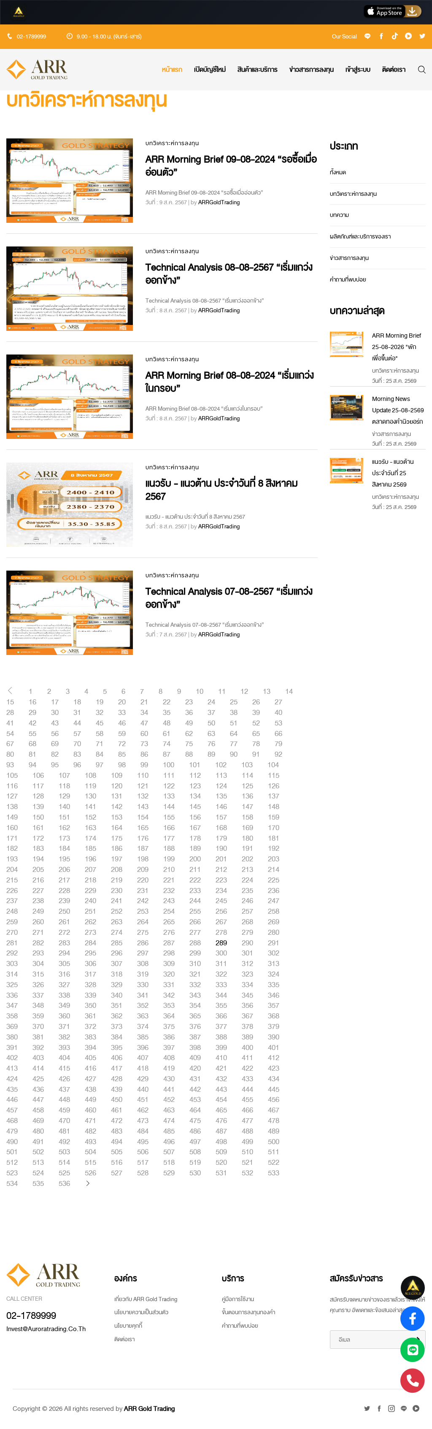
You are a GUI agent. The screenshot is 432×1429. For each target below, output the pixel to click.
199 (169, 859)
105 (12, 776)
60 (144, 734)
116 (12, 786)
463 (169, 1110)
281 (12, 943)
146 (221, 807)
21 (144, 702)
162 (64, 828)
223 (221, 880)
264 (142, 922)
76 (211, 744)
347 (12, 1006)
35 (166, 713)
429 (142, 1079)
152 (90, 817)
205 (38, 870)
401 (273, 1048)
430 (169, 1079)
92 (278, 755)
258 (273, 912)
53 (278, 723)
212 (221, 870)
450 (116, 1100)
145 (195, 807)
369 (12, 1027)
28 (10, 713)
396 (142, 1048)
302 (273, 953)
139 (38, 807)
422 (247, 1069)
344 (221, 996)
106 (38, 776)
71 (99, 744)
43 (55, 723)
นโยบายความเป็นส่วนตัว (141, 1312)
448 (64, 1100)
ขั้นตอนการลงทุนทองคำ (248, 1312)
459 (64, 1110)
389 (247, 1037)
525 (64, 1173)
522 (273, 1163)
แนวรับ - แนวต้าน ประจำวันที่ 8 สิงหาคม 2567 (222, 490)
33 (122, 713)
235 (247, 891)
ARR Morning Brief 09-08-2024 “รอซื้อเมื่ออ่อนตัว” (231, 166)
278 (221, 933)
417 (116, 1069)
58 (99, 734)
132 (142, 796)
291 (273, 943)
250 (64, 912)
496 (169, 1142)
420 (195, 1069)
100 (168, 765)
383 (90, 1037)
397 (169, 1048)
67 (10, 744)
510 (247, 1152)
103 (247, 765)
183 (38, 849)
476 (221, 1121)
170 (273, 828)
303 (12, 964)
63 (211, 734)
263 (116, 922)
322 (221, 974)
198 (142, 859)
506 (142, 1152)
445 (273, 1090)
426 (64, 1079)
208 (116, 870)
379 (273, 1027)
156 (195, 817)
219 (116, 880)
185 (90, 849)
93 (10, 765)
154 (142, 817)
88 (189, 755)
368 (273, 1016)
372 (90, 1027)
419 (169, 1069)
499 (247, 1142)
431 (195, 1079)
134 (195, 796)
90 (234, 755)
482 (90, 1131)
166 (169, 828)
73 (144, 744)
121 (142, 786)
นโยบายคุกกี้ (128, 1325)
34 (144, 713)
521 (247, 1163)
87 (166, 755)
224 (247, 880)
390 (273, 1037)
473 (142, 1121)
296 (116, 953)
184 (64, 849)
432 (221, 1079)
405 (90, 1058)
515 (90, 1163)
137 (273, 796)
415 (64, 1069)
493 (90, 1142)
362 (116, 1016)
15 (10, 702)
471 (90, 1121)
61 (166, 734)
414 (38, 1069)
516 (116, 1163)
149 (12, 817)
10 (199, 692)
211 (195, 870)
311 (221, 964)
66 (278, 734)
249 (38, 912)
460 (90, 1110)
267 (221, 922)
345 (247, 996)
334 (247, 985)
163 (90, 828)
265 (169, 922)
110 (142, 776)
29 (32, 713)
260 (38, 922)
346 (273, 996)
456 (273, 1100)
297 (142, 953)
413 (12, 1069)
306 (90, 964)
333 (221, 985)
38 (234, 713)
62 (189, 734)
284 (90, 943)
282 (38, 943)
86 (144, 755)
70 (77, 744)
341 (142, 996)
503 (64, 1152)
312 (247, 964)
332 (195, 985)
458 (38, 1110)
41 (10, 723)
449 (90, 1100)
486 (195, 1131)
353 (169, 1006)
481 (64, 1131)
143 (142, 807)
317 (90, 974)
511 (273, 1152)
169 (247, 828)
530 (195, 1173)
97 (99, 765)
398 (195, 1048)
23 (189, 702)
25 (234, 702)
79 (278, 744)
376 (195, 1027)
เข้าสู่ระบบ (358, 70)
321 (195, 974)
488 (247, 1131)
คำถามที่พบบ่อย (348, 279)
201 (221, 859)
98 (122, 765)
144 (169, 807)
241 (116, 901)
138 (12, 807)
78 (256, 744)
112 (195, 776)
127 (12, 796)
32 (99, 713)
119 (90, 786)
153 (116, 817)
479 (12, 1131)
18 (77, 702)
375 (169, 1027)
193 (12, 859)
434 (273, 1079)
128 (38, 796)
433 (247, 1079)
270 (12, 933)
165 (142, 828)
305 (64, 964)
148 (273, 807)
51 (234, 723)
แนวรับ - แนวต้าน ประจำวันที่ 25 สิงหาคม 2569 (393, 473)
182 (12, 849)
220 (142, 880)
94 (32, 765)
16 (32, 702)
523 (12, 1173)
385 (142, 1037)
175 (116, 839)
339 (90, 996)
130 (90, 796)
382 (64, 1037)
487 (221, 1131)
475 (195, 1121)
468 (12, 1121)
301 (247, 953)
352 (142, 1006)
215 (12, 880)
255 (195, 912)
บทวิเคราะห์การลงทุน (172, 143)
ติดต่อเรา (393, 70)
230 (116, 891)
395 (116, 1048)
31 (77, 713)
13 (266, 692)
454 (221, 1100)
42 (32, 723)
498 (221, 1142)
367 (247, 1016)
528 (142, 1173)
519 (195, 1163)
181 (273, 839)
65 (256, 734)
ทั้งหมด (338, 172)
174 (90, 839)
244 (195, 901)
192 (273, 849)
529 (169, 1173)
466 (247, 1110)
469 (38, 1121)
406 (116, 1058)
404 (64, 1058)
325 (12, 985)
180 (247, 839)
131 (116, 796)
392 (38, 1048)
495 (142, 1142)
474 (169, 1121)
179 (221, 839)
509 (221, 1152)
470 (64, 1121)
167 (195, 828)
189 (195, 849)
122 (169, 786)
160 (12, 828)
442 (195, 1090)
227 (38, 891)
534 (12, 1184)
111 (169, 776)
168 (221, 828)
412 (273, 1058)
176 (142, 839)
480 (38, 1131)
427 (90, 1079)
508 (195, 1152)
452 (169, 1100)
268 (247, 922)
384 (116, 1037)
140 (64, 807)
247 (273, 901)
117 (38, 786)
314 (12, 974)
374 (142, 1027)
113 (221, 776)
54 (10, 734)
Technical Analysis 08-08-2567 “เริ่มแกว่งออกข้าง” (229, 274)
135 (221, 796)
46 (122, 723)
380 (12, 1037)
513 (38, 1163)
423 (273, 1069)
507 (169, 1152)
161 (38, 828)
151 (64, 817)
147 (247, 807)
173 (64, 839)
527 (116, 1173)
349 (64, 1006)
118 (64, 786)
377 (221, 1027)
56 (55, 734)
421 (221, 1069)
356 (247, 1006)
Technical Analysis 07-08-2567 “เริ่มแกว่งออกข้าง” (229, 598)
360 (64, 1016)
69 (55, 744)
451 (142, 1100)
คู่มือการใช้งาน (238, 1299)
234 (221, 891)
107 (64, 776)
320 (169, 974)
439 (116, 1090)
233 (195, 891)
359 (38, 1016)
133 (169, 796)
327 (64, 985)
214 (273, 870)
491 (38, 1142)
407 (142, 1058)
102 (221, 765)
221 (169, 880)
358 (12, 1016)
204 (12, 870)
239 (64, 901)
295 (90, 953)
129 (64, 796)
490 (12, 1142)
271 (38, 933)
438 (90, 1090)
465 (221, 1110)
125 (247, 786)
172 (38, 839)
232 (169, 891)
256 (221, 912)
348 (38, 1006)
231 (142, 891)
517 (142, 1163)
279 (247, 933)
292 (12, 953)
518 (169, 1163)
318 (116, 974)
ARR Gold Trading (149, 1409)
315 (38, 974)
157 (221, 817)
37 (211, 713)
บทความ (339, 215)
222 (195, 880)
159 (273, 817)
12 (244, 692)
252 (116, 912)
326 (38, 985)
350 (90, 1006)
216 (38, 880)
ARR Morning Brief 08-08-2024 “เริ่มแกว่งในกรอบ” (230, 382)
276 (169, 933)
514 (64, 1163)
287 (169, 943)
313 (273, 964)
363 (142, 1016)
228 (64, 891)
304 (38, 964)
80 (10, 755)
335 (273, 985)
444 (247, 1090)
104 (273, 765)
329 (116, 985)
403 (38, 1058)
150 (38, 817)
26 (256, 702)
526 (90, 1173)
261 (64, 922)
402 (12, 1058)
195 (64, 859)
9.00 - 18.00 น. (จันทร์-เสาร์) (109, 36)
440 (142, 1090)
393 (64, 1048)
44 (77, 723)
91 (256, 755)
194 (38, 859)
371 (64, 1027)
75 (189, 744)
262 (90, 922)
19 (99, 702)
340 (116, 996)
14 (289, 692)
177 (169, 839)
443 (221, 1090)
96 (77, 765)
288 (195, 943)
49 (189, 723)
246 (247, 901)
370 (38, 1027)
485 (169, 1131)
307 (116, 964)
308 (142, 964)
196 (90, 859)
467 (273, 1110)
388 (221, 1037)
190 (221, 849)
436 (38, 1090)
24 (211, 702)
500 (273, 1142)
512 (12, 1163)
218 (90, 880)
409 (195, 1058)
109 (116, 776)
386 (169, 1037)
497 (195, 1142)
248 (12, 912)
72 (122, 744)
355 (221, 1006)
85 (122, 755)
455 (247, 1100)
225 (273, 880)
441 (169, 1090)
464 (195, 1110)
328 (90, 985)
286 (142, 943)
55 (32, 734)
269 (273, 922)
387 (195, 1037)
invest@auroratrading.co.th (46, 1329)
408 (169, 1058)
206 (64, 870)
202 (247, 859)
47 (144, 723)
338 (64, 996)
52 (256, 723)
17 (55, 702)
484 (142, 1131)
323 (247, 974)
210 (169, 870)
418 (142, 1069)
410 (221, 1058)
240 (90, 901)
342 (169, 996)
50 (211, 723)
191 (247, 849)
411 (247, 1058)
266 (195, 922)
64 (234, 734)
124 (221, 786)
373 (116, 1027)
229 (90, 891)
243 (169, 901)
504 (90, 1152)
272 (64, 933)
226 (12, 891)
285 (116, 943)
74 (166, 744)
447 (38, 1100)
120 (116, 786)
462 (142, 1110)
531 (221, 1173)
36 (189, 713)
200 (195, 859)
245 (221, 901)
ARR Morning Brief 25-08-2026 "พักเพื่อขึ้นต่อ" (396, 347)
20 (122, 702)
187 (142, 849)
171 (12, 839)
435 (12, 1090)
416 (90, 1069)
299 (195, 953)
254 (169, 912)
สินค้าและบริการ (258, 70)
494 (116, 1142)
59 (122, 734)
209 (142, 870)
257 (247, 912)
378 (247, 1027)
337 (38, 996)
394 (90, 1048)
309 (169, 964)
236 (273, 891)
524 (38, 1173)
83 (77, 755)
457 (12, 1110)
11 (222, 692)
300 (221, 953)
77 (234, 744)
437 (64, 1090)
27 (278, 702)
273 (90, 933)
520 (221, 1163)
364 (169, 1016)
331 (169, 985)
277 (195, 933)
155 (169, 817)
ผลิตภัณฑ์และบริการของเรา (360, 236)
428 (116, 1079)
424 (12, 1079)
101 (194, 765)
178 (195, 839)
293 (38, 953)
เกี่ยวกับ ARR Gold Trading (145, 1299)
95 (55, 765)
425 (38, 1079)
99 (144, 765)
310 (195, 964)
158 (247, 817)
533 (273, 1173)
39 (256, 713)
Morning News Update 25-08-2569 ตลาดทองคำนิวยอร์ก (398, 410)
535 (38, 1184)
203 (273, 859)
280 (273, 933)
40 (278, 713)
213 (247, 870)
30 (55, 713)
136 (247, 796)
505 (116, 1152)
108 (90, 776)
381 (38, 1037)
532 (247, 1173)
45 (99, 723)
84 (99, 755)
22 (166, 702)
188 (169, 849)
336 (12, 996)
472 (116, 1121)
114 (247, 776)
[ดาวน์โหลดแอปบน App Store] (393, 12)
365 (195, 1016)
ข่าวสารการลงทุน (311, 70)
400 (247, 1048)
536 (64, 1184)
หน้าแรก (172, 70)
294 (64, 953)
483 (116, 1131)
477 (247, 1121)
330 (142, 985)
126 (273, 786)
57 (77, 734)
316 (64, 974)
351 (116, 1006)
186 (116, 849)
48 (166, 723)
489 (273, 1131)
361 (90, 1016)
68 (32, 744)
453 (195, 1100)
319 (142, 974)
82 (55, 755)
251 (90, 912)
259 (12, 922)
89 (211, 755)
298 (169, 953)
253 (142, 912)
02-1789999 (31, 36)
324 (273, 974)
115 (273, 776)
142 (116, 807)
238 (38, 901)
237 (12, 901)
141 (90, 807)
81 (32, 755)
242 (142, 901)
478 (273, 1121)
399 (221, 1048)
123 (195, 786)
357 (273, 1006)
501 (12, 1152)
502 (38, 1152)
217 (64, 880)
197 (116, 859)
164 (116, 828)
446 (12, 1100)
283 (64, 943)
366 (221, 1016)
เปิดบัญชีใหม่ (210, 70)
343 (195, 996)
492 (64, 1142)
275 (142, 933)
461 (116, 1110)
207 (90, 870)
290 (247, 943)
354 (195, 1006)
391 (12, 1048)
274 (116, 933)
